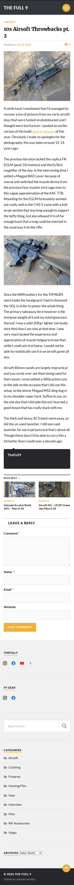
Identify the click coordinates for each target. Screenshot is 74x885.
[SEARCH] (64, 726)
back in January (43, 131)
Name (9, 571)
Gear (11, 795)
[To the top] (66, 868)
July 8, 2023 (24, 44)
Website (10, 606)
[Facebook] (13, 663)
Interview (15, 804)
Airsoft (10, 22)
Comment (11, 533)
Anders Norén (25, 879)
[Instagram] (5, 663)
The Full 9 (16, 7)
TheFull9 (14, 455)
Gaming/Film (17, 786)
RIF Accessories (19, 823)
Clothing (14, 767)
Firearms (14, 776)
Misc (11, 814)
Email (8, 589)
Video (12, 832)
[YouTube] (22, 663)
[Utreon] (30, 663)
